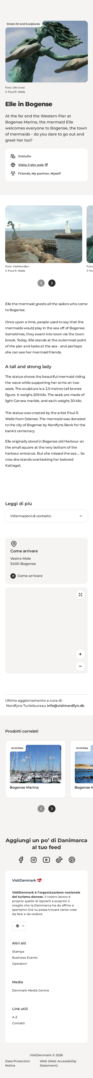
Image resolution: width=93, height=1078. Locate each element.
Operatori (19, 964)
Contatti (18, 1023)
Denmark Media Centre (30, 990)
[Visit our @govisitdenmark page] (59, 860)
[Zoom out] (80, 666)
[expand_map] (80, 594)
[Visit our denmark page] (21, 860)
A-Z (14, 1017)
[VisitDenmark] (27, 880)
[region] (46, 630)
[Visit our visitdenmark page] (46, 860)
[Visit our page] (33, 860)
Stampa (18, 951)
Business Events (24, 958)
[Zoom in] (80, 654)
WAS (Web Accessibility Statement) (58, 1063)
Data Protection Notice (17, 1063)
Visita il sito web (31, 165)
